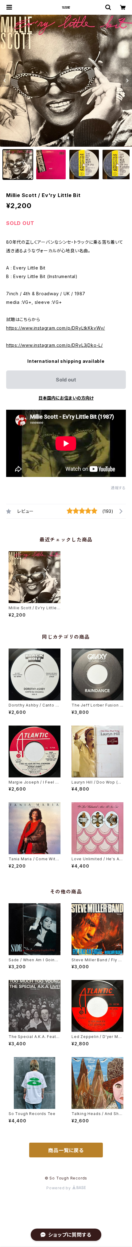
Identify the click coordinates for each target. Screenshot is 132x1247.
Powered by (59, 1188)
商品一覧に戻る (66, 1150)
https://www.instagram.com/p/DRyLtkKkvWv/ (55, 328)
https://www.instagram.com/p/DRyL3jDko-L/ (54, 345)
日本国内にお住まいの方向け (66, 398)
